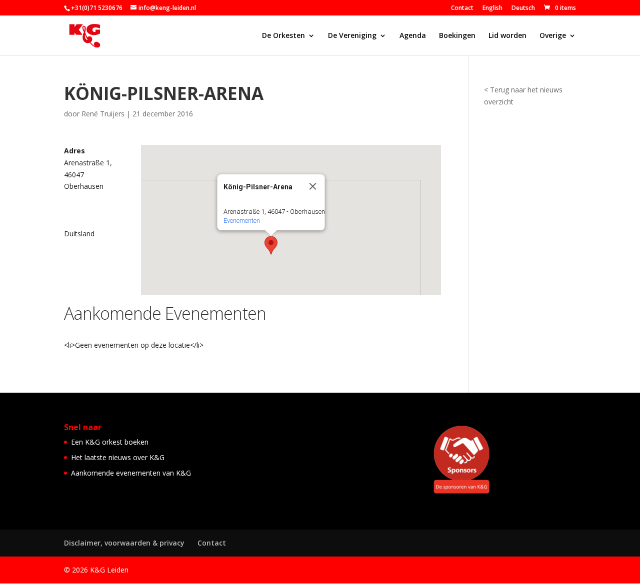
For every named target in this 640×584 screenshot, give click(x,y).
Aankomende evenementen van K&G (131, 473)
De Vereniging (352, 36)
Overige (553, 36)
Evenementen (241, 220)
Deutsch (523, 8)
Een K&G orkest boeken (109, 442)
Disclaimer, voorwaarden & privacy (124, 543)
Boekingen (457, 36)
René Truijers (103, 113)
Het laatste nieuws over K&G (117, 457)
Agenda (413, 36)
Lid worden (507, 36)
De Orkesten (283, 36)
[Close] (312, 186)
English (492, 8)
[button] (271, 245)
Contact (462, 8)
